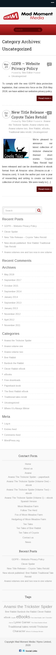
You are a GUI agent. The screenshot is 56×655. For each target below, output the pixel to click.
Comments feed (12, 435)
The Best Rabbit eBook (16, 391)
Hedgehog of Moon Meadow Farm (28, 519)
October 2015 (11, 286)
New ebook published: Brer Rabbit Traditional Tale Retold (27, 245)
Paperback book (12, 386)
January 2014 (11, 297)
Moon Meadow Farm (28, 506)
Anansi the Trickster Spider (17, 340)
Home (28, 464)
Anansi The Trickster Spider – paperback (28, 477)
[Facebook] (20, 650)
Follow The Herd (28, 510)
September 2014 (12, 291)
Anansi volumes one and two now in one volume (28, 252)
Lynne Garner (22, 622)
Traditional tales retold (20, 132)
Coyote (13, 618)
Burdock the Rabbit (14, 363)
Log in (7, 423)
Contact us (28, 537)
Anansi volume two (18, 128)
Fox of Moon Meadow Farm (29, 515)
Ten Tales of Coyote (29, 533)
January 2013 (11, 308)
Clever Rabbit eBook (14, 369)
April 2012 (9, 320)
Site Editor (27, 72)
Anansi (28, 473)
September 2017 (12, 280)
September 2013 (12, 303)
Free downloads (12, 380)
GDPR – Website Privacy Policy (25, 66)
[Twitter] (24, 650)
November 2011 (12, 325)
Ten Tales (28, 524)
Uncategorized (18, 76)
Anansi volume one (39, 125)
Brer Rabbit (35, 128)
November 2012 (12, 314)
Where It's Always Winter (16, 408)
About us (28, 468)
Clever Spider (11, 232)
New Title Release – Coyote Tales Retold (29, 114)
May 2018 (9, 274)
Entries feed (10, 429)
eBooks (46, 128)
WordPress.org (12, 440)
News (28, 542)
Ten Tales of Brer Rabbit (28, 528)
